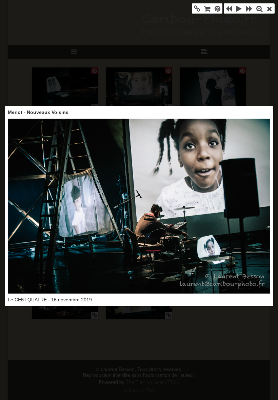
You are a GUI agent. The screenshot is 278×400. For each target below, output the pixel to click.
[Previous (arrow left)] (229, 8)
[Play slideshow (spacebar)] (239, 8)
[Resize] (259, 8)
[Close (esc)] (269, 8)
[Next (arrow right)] (249, 8)
